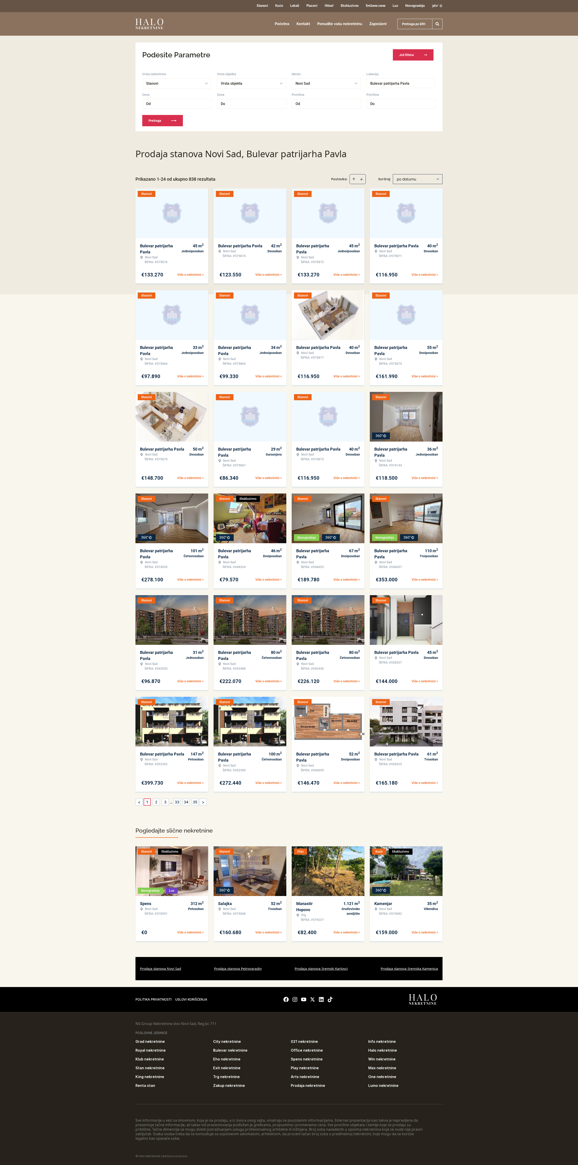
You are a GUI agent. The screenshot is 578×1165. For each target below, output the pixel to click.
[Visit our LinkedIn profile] (321, 999)
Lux (395, 5)
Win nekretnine (382, 1059)
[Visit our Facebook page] (286, 999)
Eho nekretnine (226, 1059)
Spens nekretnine (307, 1059)
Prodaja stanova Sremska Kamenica (409, 968)
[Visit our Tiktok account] (330, 999)
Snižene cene (375, 5)
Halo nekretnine (382, 1050)
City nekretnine (227, 1041)
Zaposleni (378, 24)
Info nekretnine (382, 1041)
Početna (282, 24)
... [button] (171, 802)
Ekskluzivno (350, 5)
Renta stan (145, 1085)
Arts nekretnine (305, 1076)
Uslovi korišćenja (191, 999)
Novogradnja (415, 5)
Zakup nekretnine (229, 1085)
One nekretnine (382, 1076)
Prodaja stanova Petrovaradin (238, 968)
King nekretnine (149, 1076)
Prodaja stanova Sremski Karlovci (321, 968)
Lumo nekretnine (383, 1085)
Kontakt (303, 24)
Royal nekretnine (150, 1050)
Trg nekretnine (226, 1076)
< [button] (139, 802)
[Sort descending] (361, 179)
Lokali (294, 5)
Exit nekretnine (226, 1068)
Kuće (279, 5)
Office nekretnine (307, 1050)
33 (177, 802)
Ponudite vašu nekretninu (339, 24)
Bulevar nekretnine (230, 1050)
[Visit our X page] (312, 999)
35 (195, 802)
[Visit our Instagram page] (295, 999)
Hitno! (329, 5)
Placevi (311, 5)
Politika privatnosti (153, 999)
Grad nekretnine (150, 1041)
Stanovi (262, 5)
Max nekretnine (382, 1068)
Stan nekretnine (150, 1068)
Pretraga (155, 120)
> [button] (203, 802)
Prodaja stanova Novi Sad (160, 968)
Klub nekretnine (149, 1059)
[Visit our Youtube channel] (303, 999)
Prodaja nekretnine (308, 1085)
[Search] (437, 24)
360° (435, 5)
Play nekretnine (305, 1068)
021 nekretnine (304, 1041)
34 (186, 802)
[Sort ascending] (353, 179)
